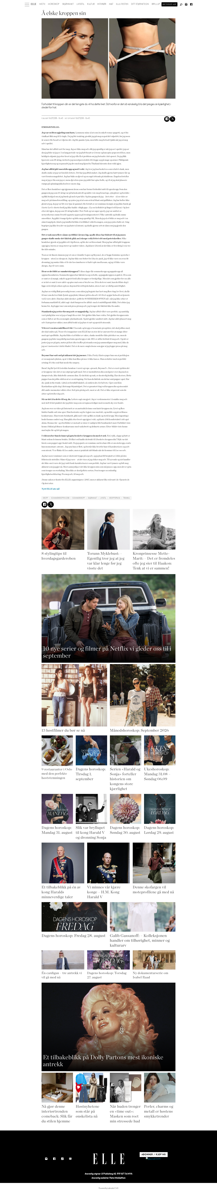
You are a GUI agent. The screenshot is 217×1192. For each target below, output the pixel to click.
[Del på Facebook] (167, 119)
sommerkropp (78, 498)
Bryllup (156, 4)
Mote (42, 4)
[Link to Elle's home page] (108, 1158)
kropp (45, 498)
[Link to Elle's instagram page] (46, 1159)
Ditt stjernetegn (140, 4)
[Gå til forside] (33, 4)
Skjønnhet (68, 4)
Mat (111, 4)
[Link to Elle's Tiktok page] (62, 1159)
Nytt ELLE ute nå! (51, 489)
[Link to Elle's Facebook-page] (54, 1159)
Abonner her (169, 4)
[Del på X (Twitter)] (172, 119)
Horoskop (53, 4)
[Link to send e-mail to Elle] (70, 1159)
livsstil (103, 498)
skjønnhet (92, 498)
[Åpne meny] (27, 4)
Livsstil (81, 4)
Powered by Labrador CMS (108, 1188)
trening (126, 498)
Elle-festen (122, 4)
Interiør (101, 4)
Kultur (91, 4)
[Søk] (181, 4)
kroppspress (114, 498)
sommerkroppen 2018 (60, 498)
